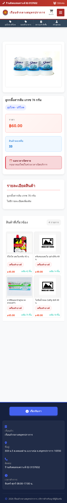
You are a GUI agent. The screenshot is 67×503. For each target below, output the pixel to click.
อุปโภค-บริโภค (10, 24)
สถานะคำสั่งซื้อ (41, 24)
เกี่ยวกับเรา (36, 411)
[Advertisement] (33, 361)
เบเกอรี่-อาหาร (25, 24)
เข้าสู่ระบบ (56, 24)
